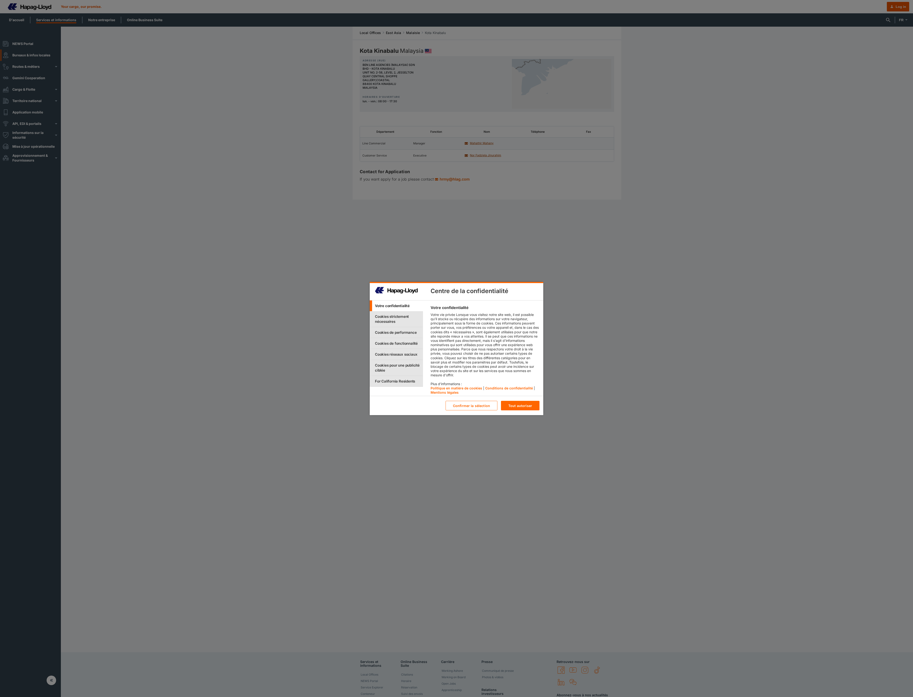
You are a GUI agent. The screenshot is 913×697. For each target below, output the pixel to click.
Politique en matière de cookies (456, 388)
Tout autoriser (520, 406)
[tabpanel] (485, 351)
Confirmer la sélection (471, 406)
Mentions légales (445, 392)
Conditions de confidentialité (509, 388)
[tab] (396, 305)
